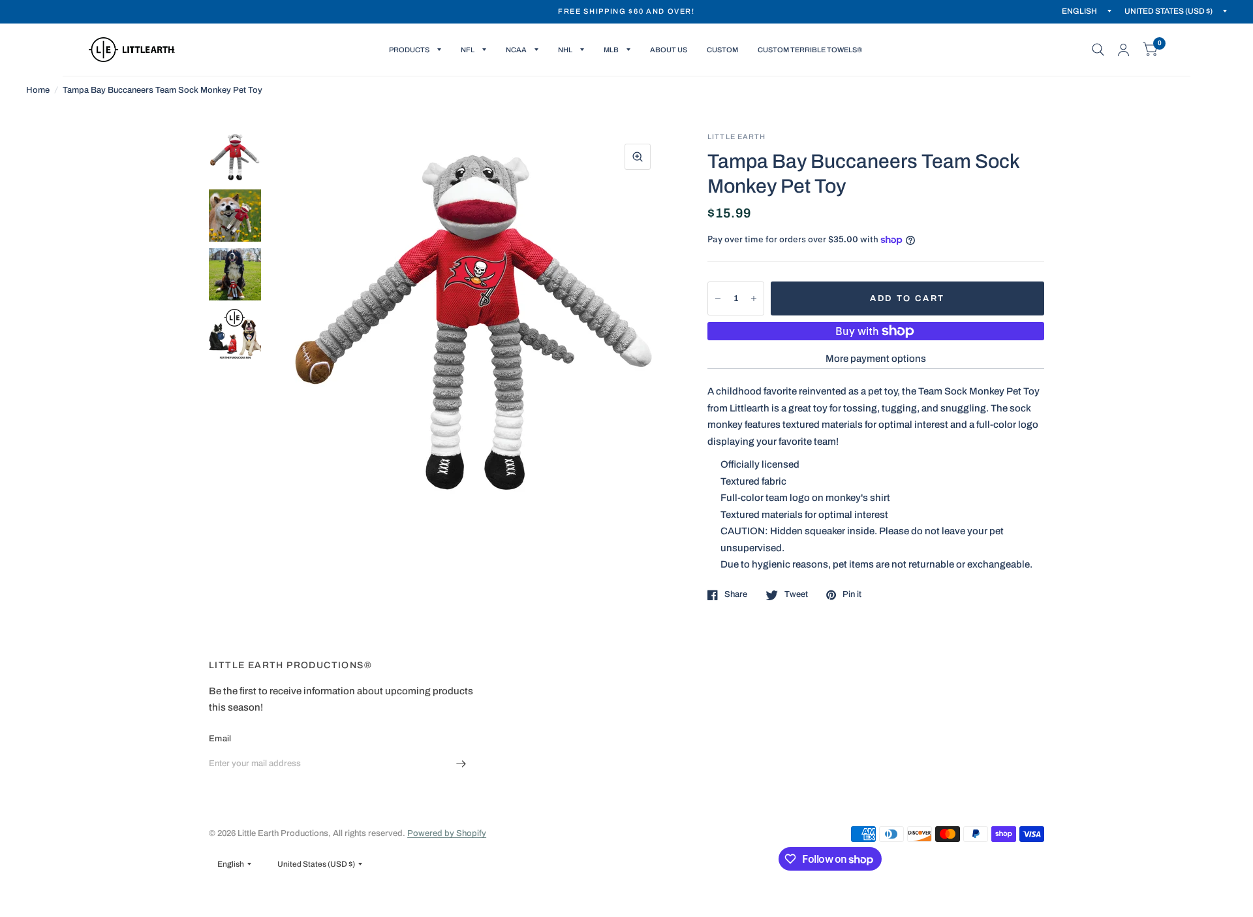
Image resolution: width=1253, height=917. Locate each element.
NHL (565, 50)
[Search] (1098, 50)
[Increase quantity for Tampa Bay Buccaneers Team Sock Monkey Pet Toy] (754, 298)
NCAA (516, 50)
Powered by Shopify (446, 833)
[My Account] (1123, 50)
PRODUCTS (409, 50)
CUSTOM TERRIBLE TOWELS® (810, 50)
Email (220, 738)
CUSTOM (722, 50)
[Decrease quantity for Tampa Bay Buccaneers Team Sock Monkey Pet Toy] (718, 298)
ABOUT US (668, 50)
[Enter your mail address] (461, 763)
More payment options (876, 358)
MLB (611, 50)
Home (38, 90)
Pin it (852, 594)
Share (735, 594)
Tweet (796, 594)
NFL (467, 50)
